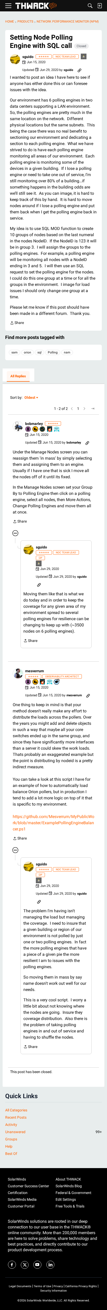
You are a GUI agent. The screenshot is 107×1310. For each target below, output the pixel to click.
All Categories (16, 1110)
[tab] (18, 376)
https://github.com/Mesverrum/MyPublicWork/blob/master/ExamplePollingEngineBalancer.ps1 (53, 822)
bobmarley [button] (34, 424)
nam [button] (67, 352)
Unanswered (53, 1132)
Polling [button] (53, 352)
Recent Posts (15, 1117)
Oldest (30, 397)
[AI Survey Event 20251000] (50, 682)
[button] (15, 59)
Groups (11, 1139)
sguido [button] (28, 57)
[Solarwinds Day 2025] (50, 429)
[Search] (90, 5)
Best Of (11, 1154)
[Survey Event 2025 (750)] (57, 429)
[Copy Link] (79, 70)
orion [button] (27, 352)
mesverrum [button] (34, 671)
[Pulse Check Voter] (42, 429)
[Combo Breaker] (35, 429)
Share (17, 323)
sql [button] (39, 352)
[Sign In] (99, 5)
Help (8, 1146)
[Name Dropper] (28, 429)
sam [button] (14, 352)
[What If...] (84, 56)
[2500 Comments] (57, 682)
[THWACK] (36, 6)
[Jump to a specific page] (93, 408)
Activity (11, 1125)
